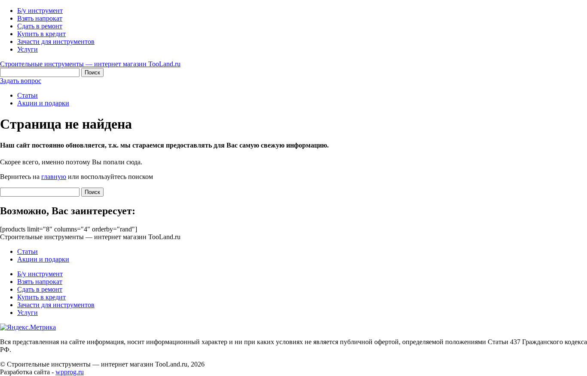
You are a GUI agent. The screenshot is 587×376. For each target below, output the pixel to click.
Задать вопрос (20, 80)
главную (53, 176)
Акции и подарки (43, 103)
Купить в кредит (41, 33)
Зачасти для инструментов (56, 41)
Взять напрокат (39, 18)
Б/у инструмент (40, 10)
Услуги (27, 49)
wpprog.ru (69, 372)
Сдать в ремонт (39, 26)
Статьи (27, 95)
